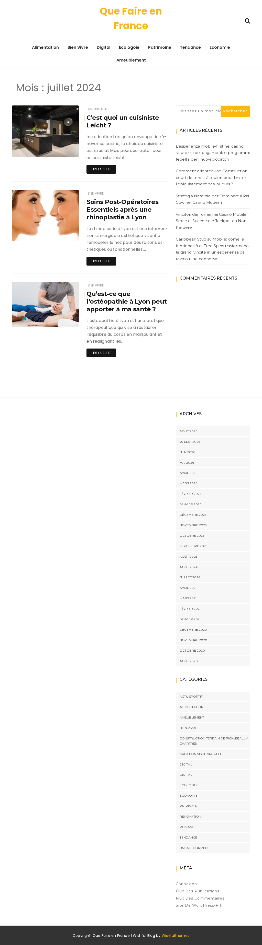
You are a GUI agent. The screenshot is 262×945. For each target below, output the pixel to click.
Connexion (186, 884)
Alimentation (45, 47)
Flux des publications (197, 891)
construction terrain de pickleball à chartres (214, 740)
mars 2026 (188, 483)
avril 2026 (188, 473)
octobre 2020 (192, 650)
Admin (32, 149)
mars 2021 (188, 598)
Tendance (190, 47)
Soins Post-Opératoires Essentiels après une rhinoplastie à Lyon (122, 209)
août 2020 (189, 661)
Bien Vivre (78, 47)
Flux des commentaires (200, 898)
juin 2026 (187, 452)
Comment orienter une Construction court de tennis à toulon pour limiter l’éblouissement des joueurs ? (211, 177)
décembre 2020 (193, 629)
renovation (190, 816)
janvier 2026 (190, 504)
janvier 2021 (190, 619)
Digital (103, 47)
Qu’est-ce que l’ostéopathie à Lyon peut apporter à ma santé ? (126, 301)
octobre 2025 (192, 535)
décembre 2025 (193, 515)
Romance (188, 827)
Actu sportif (191, 696)
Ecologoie (129, 47)
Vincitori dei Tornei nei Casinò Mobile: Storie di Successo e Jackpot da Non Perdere (211, 221)
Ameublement (131, 60)
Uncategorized (194, 848)
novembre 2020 (193, 640)
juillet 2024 (190, 577)
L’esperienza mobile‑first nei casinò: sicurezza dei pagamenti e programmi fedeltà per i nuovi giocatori (213, 153)
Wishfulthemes (176, 935)
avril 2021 (188, 588)
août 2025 (188, 556)
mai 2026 (187, 462)
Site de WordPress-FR (198, 905)
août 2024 (189, 567)
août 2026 (188, 431)
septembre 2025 (193, 546)
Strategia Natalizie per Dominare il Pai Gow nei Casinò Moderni (212, 199)
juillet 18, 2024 (61, 149)
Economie (220, 47)
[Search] (247, 20)
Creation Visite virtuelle (202, 754)
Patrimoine (159, 47)
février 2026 (190, 494)
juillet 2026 (190, 442)
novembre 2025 (193, 525)
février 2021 (190, 609)
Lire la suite (101, 169)
